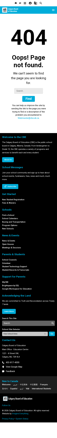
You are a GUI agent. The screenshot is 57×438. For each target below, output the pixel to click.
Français (44, 384)
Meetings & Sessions (11, 248)
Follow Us (6, 405)
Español (13, 389)
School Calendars (10, 218)
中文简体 (23, 384)
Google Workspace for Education (17, 289)
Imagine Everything (20, 414)
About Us (8, 160)
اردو (21, 389)
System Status (22, 419)
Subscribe (12, 186)
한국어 (5, 389)
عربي (15, 384)
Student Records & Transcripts (15, 270)
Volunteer (6, 263)
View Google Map (14, 367)
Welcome (6, 384)
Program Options (9, 225)
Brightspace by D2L (10, 285)
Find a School (8, 215)
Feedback (10, 371)
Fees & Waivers (9, 203)
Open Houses (8, 244)
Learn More (9, 311)
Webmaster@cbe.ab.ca (28, 118)
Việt (27, 389)
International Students (41, 389)
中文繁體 (34, 384)
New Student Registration (13, 200)
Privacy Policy (8, 419)
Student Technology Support (14, 266)
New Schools (8, 229)
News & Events (8, 241)
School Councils (9, 260)
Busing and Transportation (13, 222)
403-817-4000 (12, 362)
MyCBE (5, 282)
